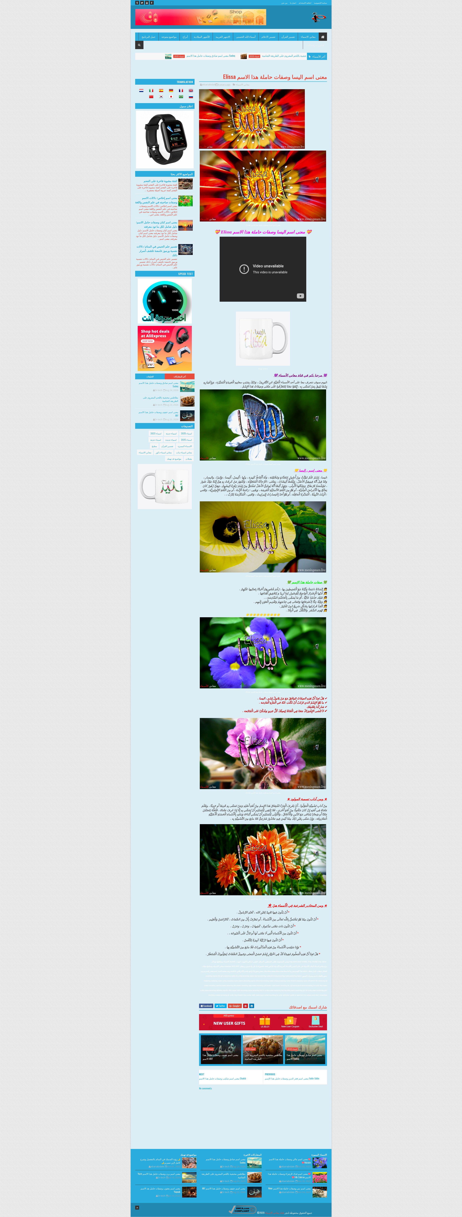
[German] (170, 91)
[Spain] (160, 91)
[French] (180, 91)
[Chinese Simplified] (150, 97)
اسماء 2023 (156, 433)
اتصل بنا (293, 2)
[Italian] (150, 91)
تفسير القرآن (288, 36)
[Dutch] (140, 91)
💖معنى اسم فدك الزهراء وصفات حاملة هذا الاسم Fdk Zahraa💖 (289, 1175)
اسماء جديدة (170, 439)
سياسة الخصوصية (320, 2)
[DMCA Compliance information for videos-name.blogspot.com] (242, 1212)
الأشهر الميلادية (202, 36)
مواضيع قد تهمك (174, 458)
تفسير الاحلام (268, 36)
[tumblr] (137, 3)
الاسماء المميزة (185, 446)
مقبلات (189, 458)
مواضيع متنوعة (169, 36)
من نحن (284, 2)
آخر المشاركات (180, 376)
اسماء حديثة (171, 433)
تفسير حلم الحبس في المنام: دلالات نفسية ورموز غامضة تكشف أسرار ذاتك (157, 250)
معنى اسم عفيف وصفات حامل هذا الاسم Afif (287, 55)
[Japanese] (170, 97)
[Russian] (190, 97)
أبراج (185, 36)
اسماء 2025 (175, 56)
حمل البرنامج (149, 36)
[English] (190, 91)
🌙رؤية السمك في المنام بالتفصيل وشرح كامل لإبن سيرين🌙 (160, 1160)
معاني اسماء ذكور (164, 452)
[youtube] (147, 3)
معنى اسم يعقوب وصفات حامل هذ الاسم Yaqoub (160, 1190)
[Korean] (160, 97)
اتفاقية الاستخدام (305, 2)
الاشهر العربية (223, 36)
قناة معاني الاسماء (274, 1212)
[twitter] (142, 3)
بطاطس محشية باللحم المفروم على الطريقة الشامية (209, 55)
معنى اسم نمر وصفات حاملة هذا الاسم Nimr (289, 1188)
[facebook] (152, 3)
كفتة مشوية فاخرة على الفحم (160, 181)
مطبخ (154, 446)
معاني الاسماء (308, 36)
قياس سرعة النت (315, 45)
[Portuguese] (180, 97)
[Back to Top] (137, 1208)
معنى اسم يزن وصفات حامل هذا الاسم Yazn (159, 1173)
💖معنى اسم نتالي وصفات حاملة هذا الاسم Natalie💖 (290, 1160)
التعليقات (150, 376)
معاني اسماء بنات (184, 452)
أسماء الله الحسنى (246, 36)
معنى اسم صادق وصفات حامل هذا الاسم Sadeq (304, 1056)
